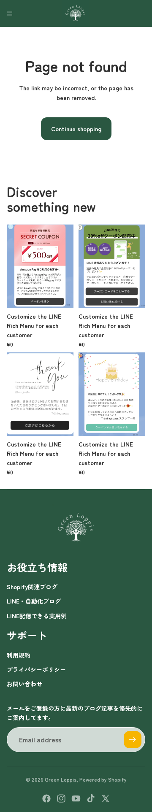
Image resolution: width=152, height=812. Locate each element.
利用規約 (18, 655)
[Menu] (9, 13)
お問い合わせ (24, 683)
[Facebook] (46, 798)
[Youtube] (76, 798)
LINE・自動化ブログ (34, 601)
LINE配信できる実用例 (37, 616)
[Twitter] (105, 798)
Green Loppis (60, 779)
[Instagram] (61, 798)
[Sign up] (132, 740)
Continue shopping (76, 129)
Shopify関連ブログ (32, 586)
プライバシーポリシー (36, 669)
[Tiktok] (91, 798)
